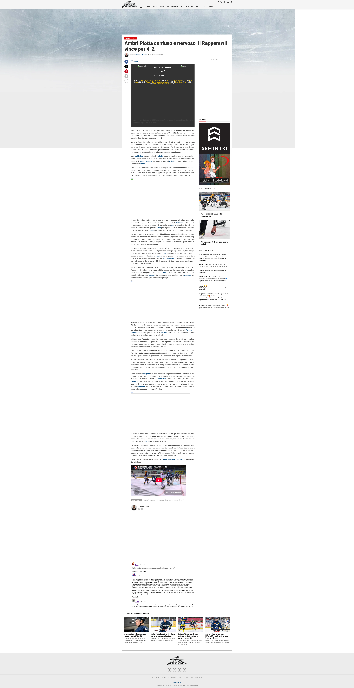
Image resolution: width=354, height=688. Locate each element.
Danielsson (156, 80)
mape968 (202, 294)
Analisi (146, 500)
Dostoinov (173, 80)
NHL (182, 7)
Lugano (162, 7)
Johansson (164, 82)
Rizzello (157, 83)
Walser (149, 80)
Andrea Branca (141, 55)
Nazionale (175, 7)
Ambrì (155, 7)
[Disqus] (163, 534)
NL (168, 7)
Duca (136, 82)
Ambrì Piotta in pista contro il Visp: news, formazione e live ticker (163, 635)
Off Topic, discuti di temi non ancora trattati (214, 243)
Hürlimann (163, 83)
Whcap (201, 305)
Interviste (190, 7)
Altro (204, 7)
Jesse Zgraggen (146, 161)
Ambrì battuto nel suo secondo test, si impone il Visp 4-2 (135, 635)
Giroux (164, 272)
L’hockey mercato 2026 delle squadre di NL (211, 215)
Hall (168, 80)
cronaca (161, 500)
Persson (143, 80)
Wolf (159, 228)
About (211, 7)
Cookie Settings (177, 682)
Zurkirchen (162, 379)
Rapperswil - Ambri (172, 500)
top (181, 500)
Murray (186, 82)
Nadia (201, 286)
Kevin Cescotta (204, 264)
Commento (153, 500)
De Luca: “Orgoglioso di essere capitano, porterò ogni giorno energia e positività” (188, 636)
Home (149, 7)
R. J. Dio (202, 255)
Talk (197, 7)
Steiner (179, 80)
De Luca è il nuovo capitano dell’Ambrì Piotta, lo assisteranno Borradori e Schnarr (216, 636)
